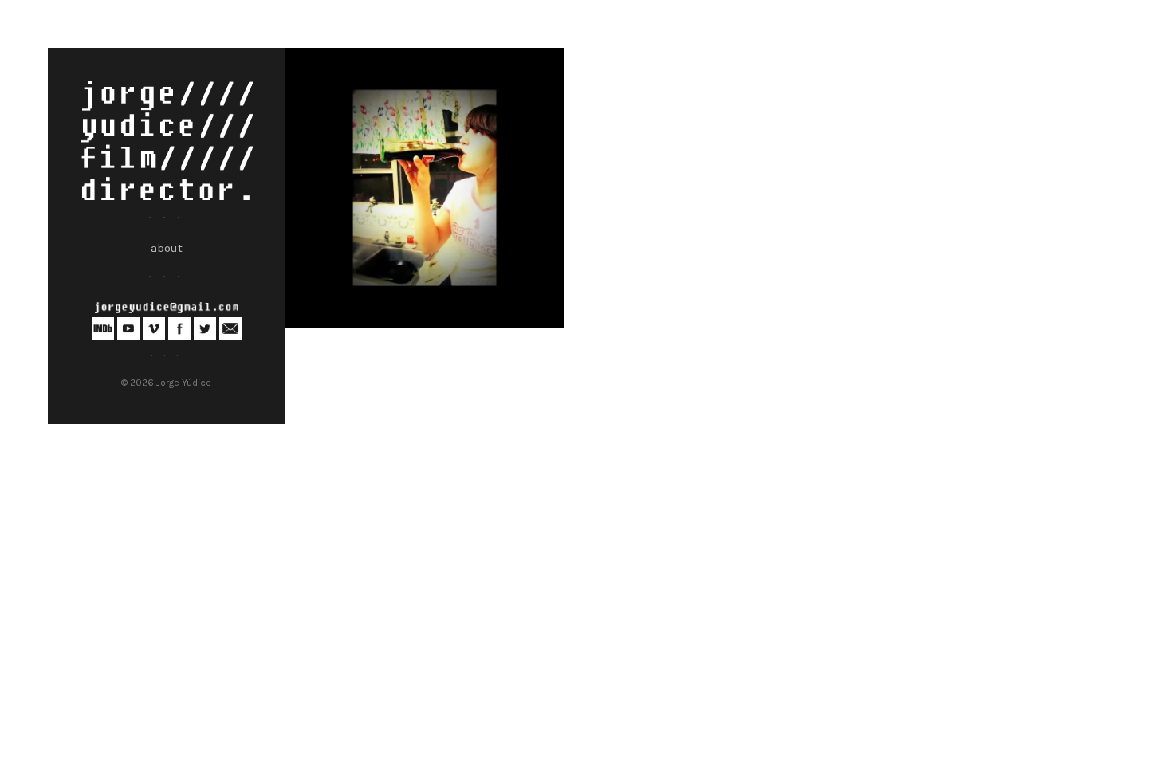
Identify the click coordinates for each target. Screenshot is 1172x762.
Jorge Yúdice (183, 382)
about (167, 248)
